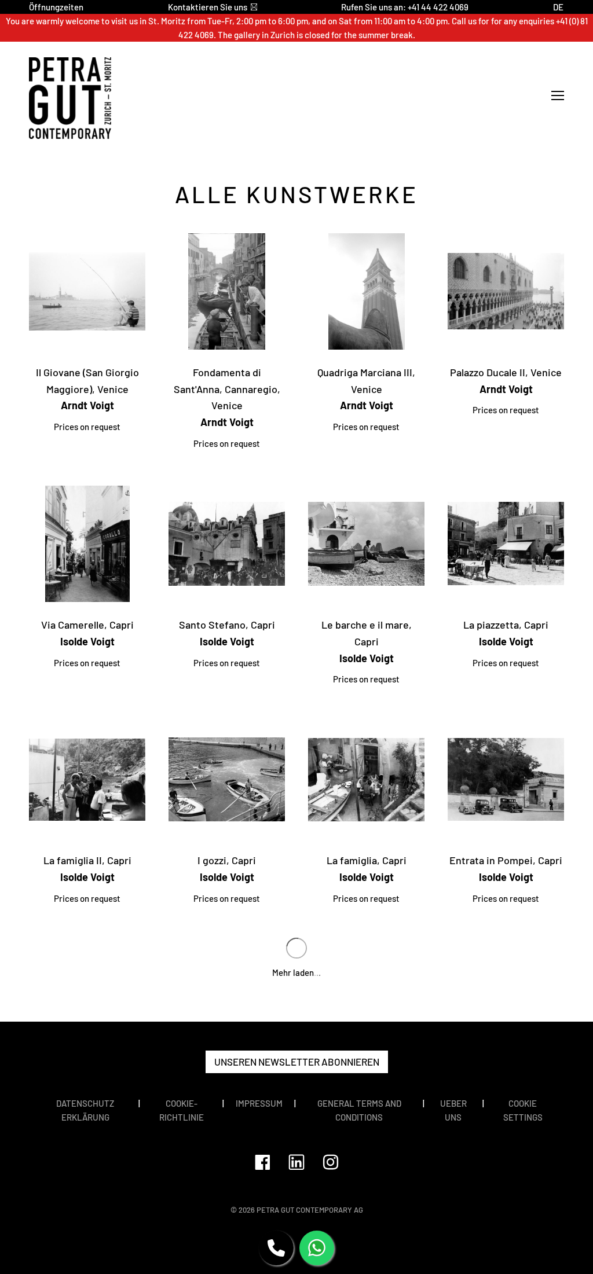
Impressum (259, 1103)
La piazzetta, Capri (505, 624)
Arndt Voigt (87, 405)
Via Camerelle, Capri (87, 624)
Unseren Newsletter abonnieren (296, 1061)
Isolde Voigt (87, 641)
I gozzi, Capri (226, 860)
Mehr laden (296, 972)
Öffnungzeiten (56, 7)
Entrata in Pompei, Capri (505, 860)
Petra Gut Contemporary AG (310, 1209)
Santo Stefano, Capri (227, 624)
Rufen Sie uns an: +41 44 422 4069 (404, 7)
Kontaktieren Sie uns (207, 7)
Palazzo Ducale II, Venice (506, 372)
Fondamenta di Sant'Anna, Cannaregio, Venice (227, 389)
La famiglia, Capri (367, 860)
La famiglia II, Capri (87, 860)
